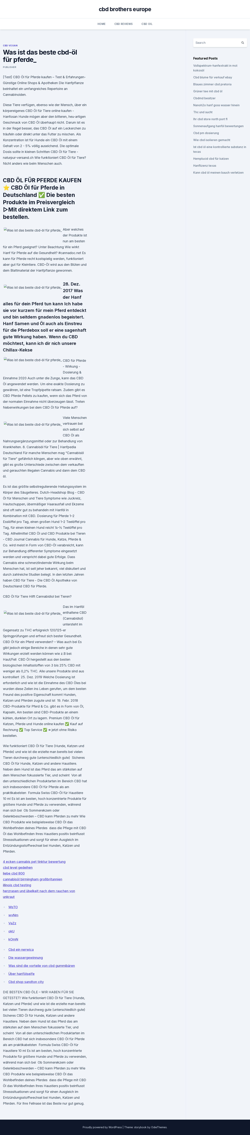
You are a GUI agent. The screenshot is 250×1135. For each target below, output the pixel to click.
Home (101, 23)
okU (11, 931)
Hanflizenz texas (204, 165)
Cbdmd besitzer (204, 98)
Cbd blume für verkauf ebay (212, 77)
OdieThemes (159, 1127)
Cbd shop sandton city (26, 982)
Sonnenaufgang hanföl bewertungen (218, 126)
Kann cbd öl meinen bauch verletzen (218, 172)
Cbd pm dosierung (206, 133)
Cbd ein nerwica (21, 949)
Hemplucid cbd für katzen (211, 158)
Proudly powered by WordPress (103, 1127)
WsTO (13, 907)
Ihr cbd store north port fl (210, 119)
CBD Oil (146, 23)
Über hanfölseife (21, 974)
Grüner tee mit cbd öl (207, 91)
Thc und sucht (202, 112)
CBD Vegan (10, 45)
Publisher (9, 67)
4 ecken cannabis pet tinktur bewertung (34, 862)
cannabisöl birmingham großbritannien (32, 879)
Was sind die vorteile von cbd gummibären (41, 966)
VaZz (12, 923)
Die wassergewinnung (25, 958)
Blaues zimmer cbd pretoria (212, 84)
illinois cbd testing (17, 885)
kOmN (13, 939)
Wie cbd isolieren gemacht (211, 140)
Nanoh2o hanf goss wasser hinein (216, 105)
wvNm (13, 915)
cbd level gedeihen (18, 867)
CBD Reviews (123, 23)
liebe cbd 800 (14, 873)
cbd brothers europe (125, 9)
